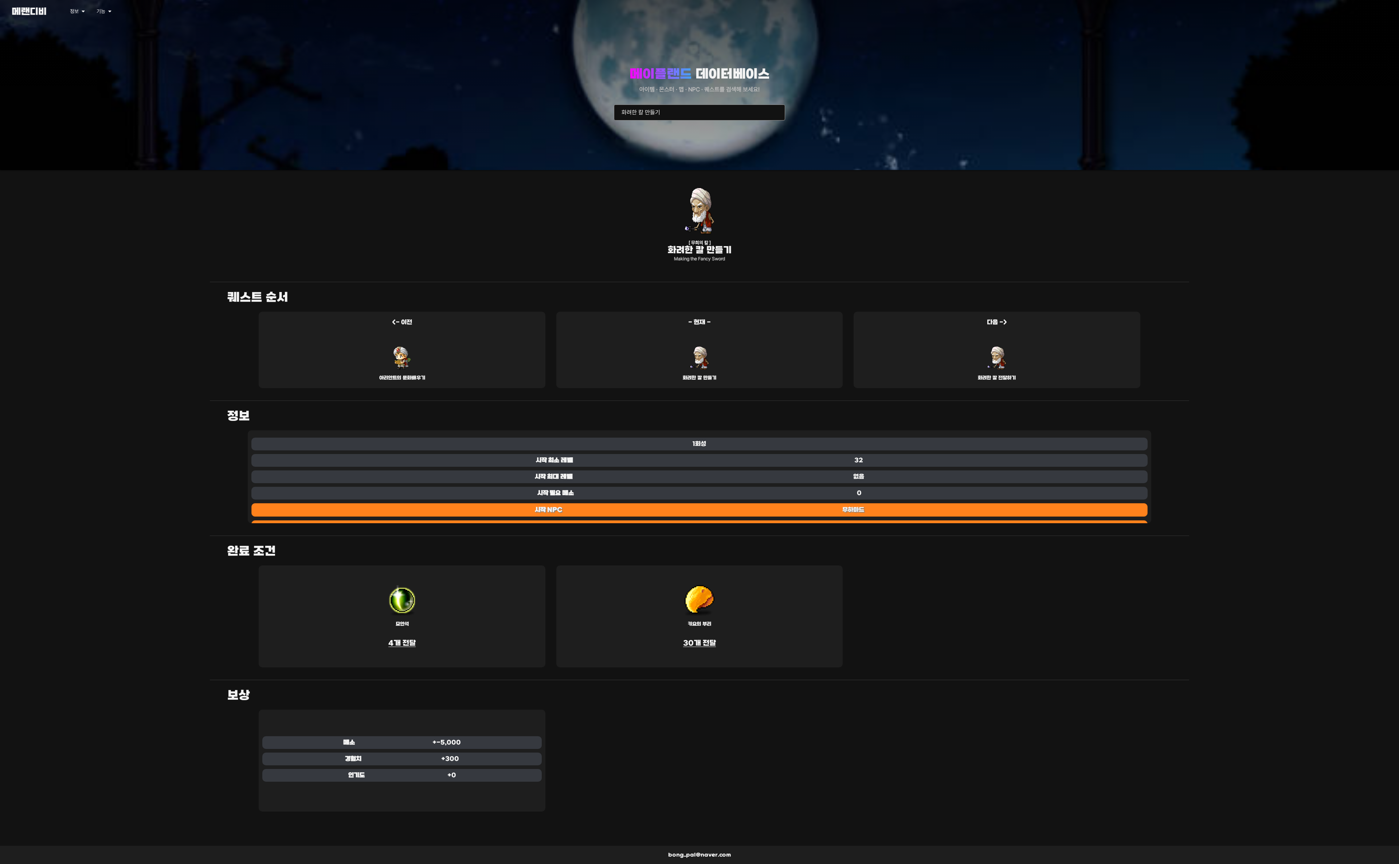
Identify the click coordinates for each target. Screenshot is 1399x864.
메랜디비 (29, 12)
